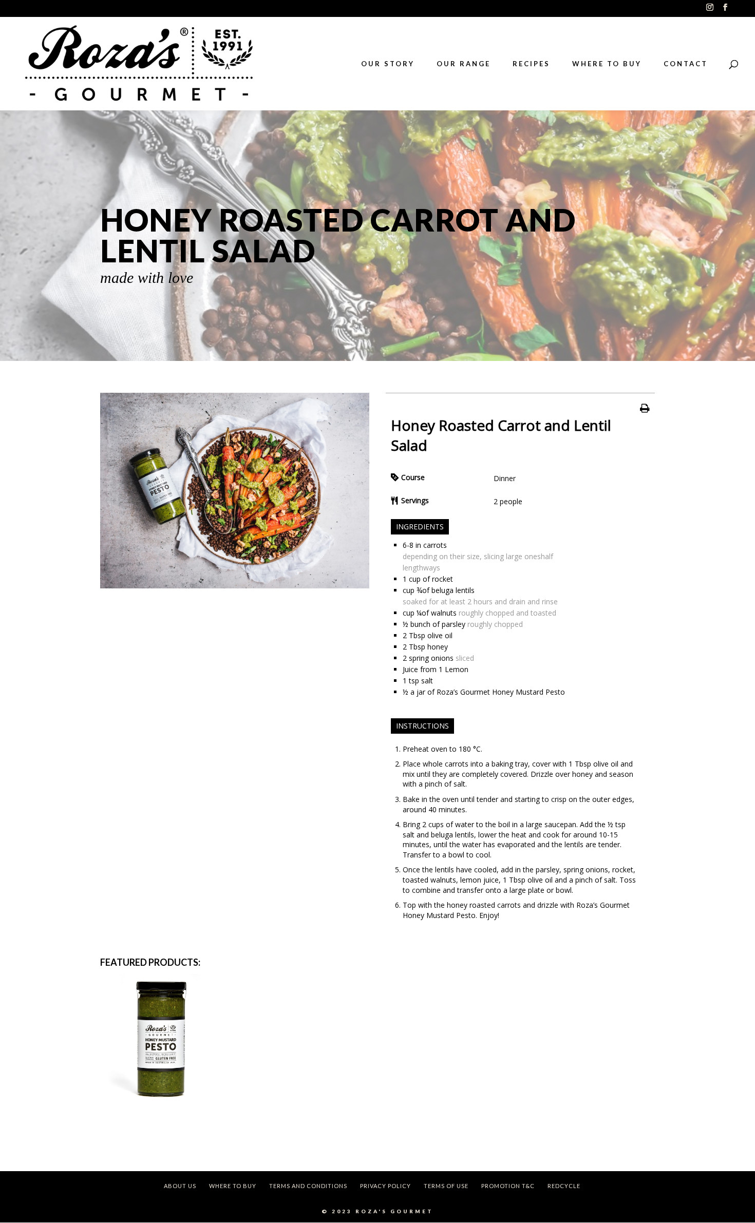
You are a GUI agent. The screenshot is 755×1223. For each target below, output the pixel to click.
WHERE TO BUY (606, 64)
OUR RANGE (463, 64)
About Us (180, 1185)
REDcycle (564, 1185)
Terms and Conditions (308, 1185)
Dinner (505, 478)
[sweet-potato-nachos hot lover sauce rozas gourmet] (234, 585)
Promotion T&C (508, 1185)
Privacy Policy (385, 1185)
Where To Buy (232, 1185)
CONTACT (686, 64)
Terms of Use (446, 1185)
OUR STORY (387, 64)
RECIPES (531, 64)
